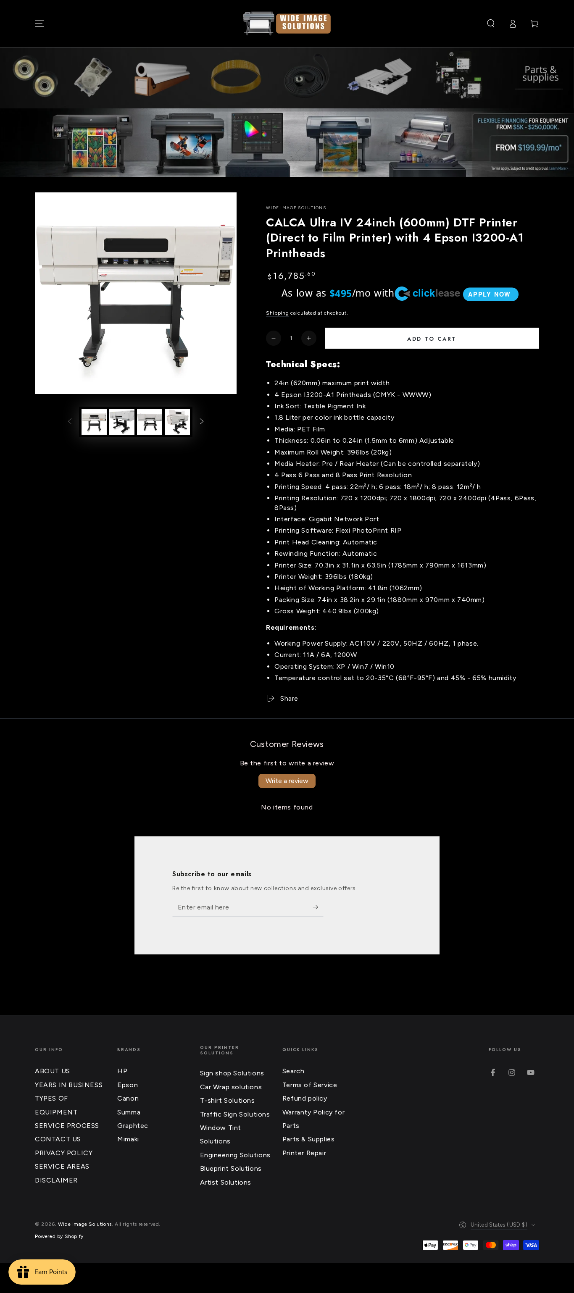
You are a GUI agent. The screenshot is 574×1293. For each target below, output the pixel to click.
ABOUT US (52, 1071)
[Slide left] (70, 422)
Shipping (277, 313)
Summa (128, 1112)
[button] (491, 23)
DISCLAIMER (56, 1180)
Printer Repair (304, 1153)
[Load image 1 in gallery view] (94, 422)
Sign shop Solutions (232, 1073)
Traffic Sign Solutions (235, 1114)
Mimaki (128, 1139)
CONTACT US (58, 1139)
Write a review (287, 781)
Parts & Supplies (308, 1139)
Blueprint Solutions (231, 1168)
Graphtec (132, 1126)
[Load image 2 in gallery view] (121, 422)
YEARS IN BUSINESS (69, 1085)
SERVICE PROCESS (67, 1126)
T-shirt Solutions (227, 1100)
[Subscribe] (318, 907)
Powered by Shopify (59, 1236)
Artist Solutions (226, 1182)
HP (122, 1071)
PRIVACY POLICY (63, 1153)
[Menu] (39, 23)
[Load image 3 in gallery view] (149, 422)
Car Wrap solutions (231, 1087)
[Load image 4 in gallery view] (177, 422)
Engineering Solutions (235, 1155)
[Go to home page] (287, 23)
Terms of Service (309, 1085)
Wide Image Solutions (296, 207)
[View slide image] (287, 142)
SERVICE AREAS (62, 1166)
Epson (127, 1085)
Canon (128, 1098)
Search (293, 1071)
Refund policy (304, 1098)
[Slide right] (201, 422)
